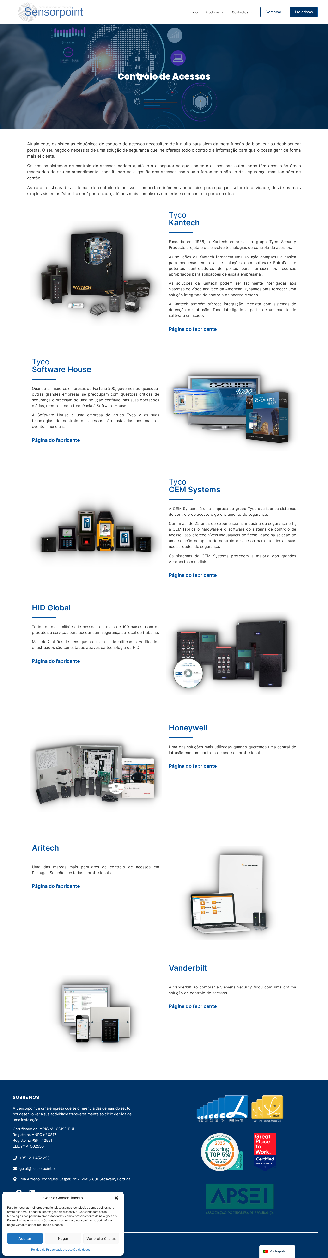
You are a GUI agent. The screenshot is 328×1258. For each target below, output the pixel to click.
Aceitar (24, 1238)
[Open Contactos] (251, 12)
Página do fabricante (193, 329)
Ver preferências (101, 1238)
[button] (116, 1198)
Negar (63, 1238)
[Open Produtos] (222, 12)
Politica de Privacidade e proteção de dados (60, 1249)
